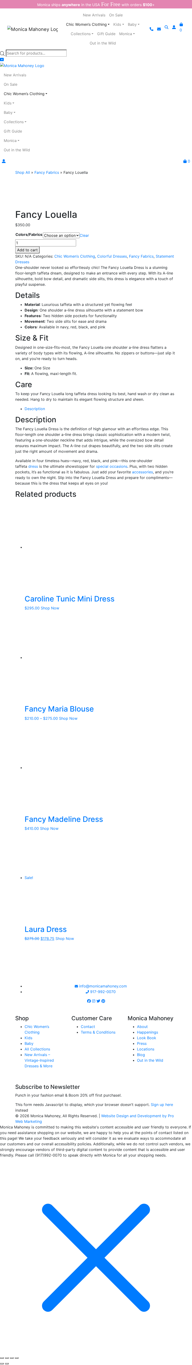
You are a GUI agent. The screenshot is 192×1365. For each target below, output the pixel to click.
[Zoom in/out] (2, 1358)
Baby (29, 1043)
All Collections (37, 1049)
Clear (84, 235)
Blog (141, 1054)
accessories (142, 472)
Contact (88, 1026)
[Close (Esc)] (16, 1358)
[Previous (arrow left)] (2, 1363)
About (142, 1026)
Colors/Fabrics (28, 234)
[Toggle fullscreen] (7, 1358)
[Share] (12, 1358)
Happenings (147, 1032)
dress (33, 466)
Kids (28, 1037)
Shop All (22, 172)
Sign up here (162, 1104)
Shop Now (50, 608)
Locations (145, 1049)
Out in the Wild (150, 1060)
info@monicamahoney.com (102, 986)
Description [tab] (35, 408)
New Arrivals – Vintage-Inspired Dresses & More (39, 1060)
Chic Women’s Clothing (74, 256)
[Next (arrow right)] (7, 1363)
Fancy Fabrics (46, 172)
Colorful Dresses (112, 256)
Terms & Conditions (98, 1032)
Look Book (146, 1037)
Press (142, 1043)
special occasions (111, 466)
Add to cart (27, 250)
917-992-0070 (102, 991)
